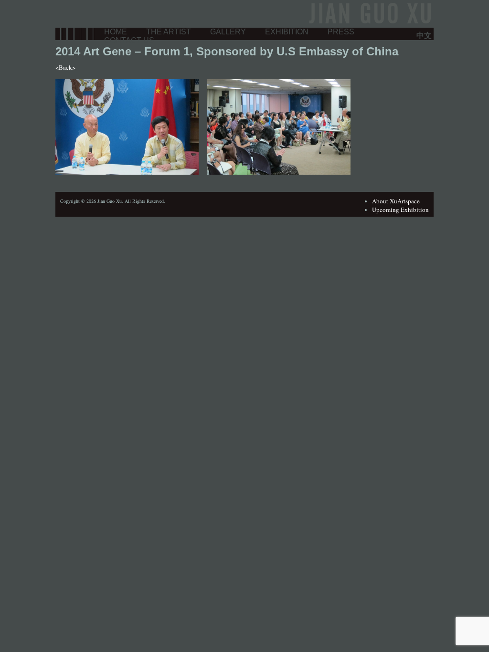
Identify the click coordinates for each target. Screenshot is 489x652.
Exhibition (286, 32)
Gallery (228, 32)
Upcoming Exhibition (400, 209)
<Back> (65, 67)
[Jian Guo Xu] (369, 23)
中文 (424, 35)
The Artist (168, 32)
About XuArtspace (396, 201)
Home (115, 32)
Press (341, 32)
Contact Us (129, 40)
